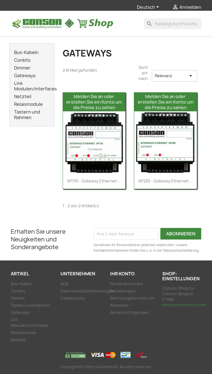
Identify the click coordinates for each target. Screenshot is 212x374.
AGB (64, 283)
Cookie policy (73, 298)
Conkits (22, 60)
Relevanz (174, 75)
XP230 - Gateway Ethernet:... (165, 181)
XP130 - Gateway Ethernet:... (94, 181)
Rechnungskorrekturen (132, 298)
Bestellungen (123, 291)
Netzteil (22, 96)
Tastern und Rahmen (27, 114)
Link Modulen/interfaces (33, 86)
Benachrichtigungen (129, 312)
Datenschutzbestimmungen (87, 291)
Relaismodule (28, 104)
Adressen (119, 305)
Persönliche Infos (126, 283)
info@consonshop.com (184, 304)
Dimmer (22, 68)
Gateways (25, 76)
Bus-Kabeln (26, 52)
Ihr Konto (122, 274)
